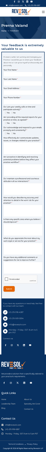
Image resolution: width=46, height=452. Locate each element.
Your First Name (10, 70)
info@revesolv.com (16, 5)
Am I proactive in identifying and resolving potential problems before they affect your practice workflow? (21, 159)
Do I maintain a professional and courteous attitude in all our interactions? (21, 179)
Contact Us (28, 409)
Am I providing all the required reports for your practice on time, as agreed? (22, 118)
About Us (28, 399)
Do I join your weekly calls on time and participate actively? (19, 108)
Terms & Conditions (15, 444)
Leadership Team (8, 404)
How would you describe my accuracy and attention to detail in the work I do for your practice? (21, 200)
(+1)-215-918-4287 (34, 5)
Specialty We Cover (32, 404)
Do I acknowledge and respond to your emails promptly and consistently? (22, 128)
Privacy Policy (32, 444)
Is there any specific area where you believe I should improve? (21, 220)
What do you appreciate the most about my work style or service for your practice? (21, 239)
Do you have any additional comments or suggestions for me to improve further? (20, 258)
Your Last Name (10, 79)
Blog (3, 408)
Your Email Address (11, 88)
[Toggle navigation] (43, 11)
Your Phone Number (12, 97)
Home (3, 31)
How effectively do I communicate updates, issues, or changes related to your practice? (22, 139)
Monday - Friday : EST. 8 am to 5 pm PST (21, 434)
